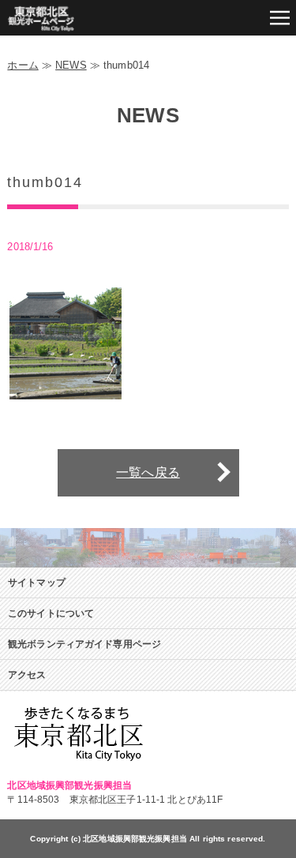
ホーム (22, 65)
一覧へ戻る (148, 472)
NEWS (71, 65)
